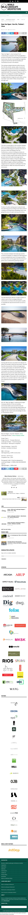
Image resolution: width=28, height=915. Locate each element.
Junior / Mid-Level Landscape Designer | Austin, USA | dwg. (16, 510)
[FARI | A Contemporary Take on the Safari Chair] (4, 537)
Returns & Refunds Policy (6, 878)
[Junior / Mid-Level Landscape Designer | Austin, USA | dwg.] (4, 511)
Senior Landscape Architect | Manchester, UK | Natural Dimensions (16, 516)
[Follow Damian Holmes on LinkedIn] (16, 487)
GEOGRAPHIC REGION (10, 19)
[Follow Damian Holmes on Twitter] (14, 487)
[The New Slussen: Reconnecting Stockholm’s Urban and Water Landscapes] (4, 543)
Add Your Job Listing (6, 529)
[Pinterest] (18, 1)
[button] (26, 12)
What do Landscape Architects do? (8, 887)
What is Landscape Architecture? (7, 884)
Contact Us (3, 872)
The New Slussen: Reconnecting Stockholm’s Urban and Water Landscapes (17, 542)
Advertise (3, 868)
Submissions (4, 870)
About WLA (3, 867)
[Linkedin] (13, 1)
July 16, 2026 (10, 525)
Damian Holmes (12, 29)
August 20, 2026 (11, 537)
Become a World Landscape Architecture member (12, 863)
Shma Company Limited (18, 435)
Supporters (3, 865)
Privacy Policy (4, 874)
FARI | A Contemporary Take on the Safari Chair (17, 536)
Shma (21, 433)
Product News (4, 532)
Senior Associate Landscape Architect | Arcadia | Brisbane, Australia (16, 523)
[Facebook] (15, 1)
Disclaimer (3, 876)
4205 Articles (20, 476)
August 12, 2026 (11, 518)
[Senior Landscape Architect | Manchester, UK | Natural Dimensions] (4, 517)
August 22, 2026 (11, 512)
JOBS (2, 506)
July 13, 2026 (10, 544)
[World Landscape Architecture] (11, 10)
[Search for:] (14, 15)
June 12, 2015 (4, 29)
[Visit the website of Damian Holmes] (11, 487)
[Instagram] (10, 1)
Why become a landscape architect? (8, 889)
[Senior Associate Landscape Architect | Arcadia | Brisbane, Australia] (4, 524)
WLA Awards (6, 900)
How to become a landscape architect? (8, 892)
